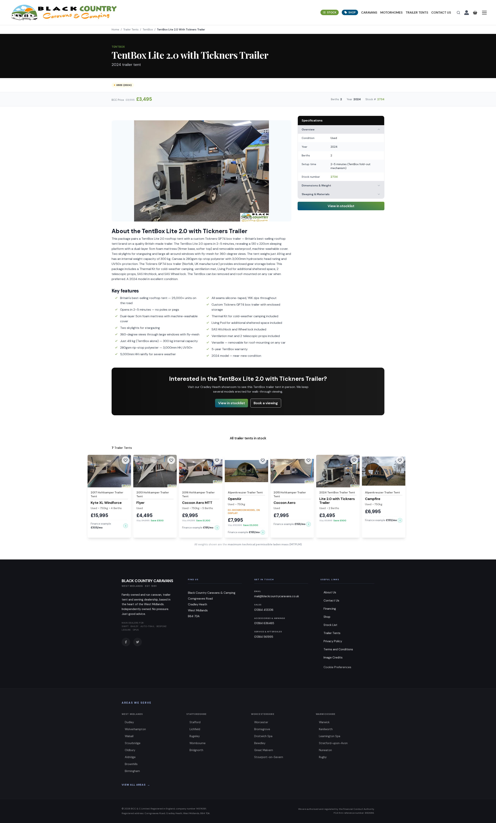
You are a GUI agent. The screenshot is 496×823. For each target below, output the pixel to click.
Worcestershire (262, 714)
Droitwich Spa (263, 736)
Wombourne (197, 743)
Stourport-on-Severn (268, 757)
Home (115, 29)
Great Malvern (263, 750)
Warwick (324, 722)
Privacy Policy (333, 641)
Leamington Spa (329, 736)
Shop (327, 617)
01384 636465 (264, 623)
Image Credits (333, 657)
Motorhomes (391, 12)
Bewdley (259, 743)
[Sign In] (466, 12)
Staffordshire (196, 714)
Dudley (129, 722)
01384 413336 (263, 610)
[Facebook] (126, 642)
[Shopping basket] (475, 12)
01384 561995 (263, 637)
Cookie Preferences (337, 667)
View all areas (136, 784)
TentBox (148, 29)
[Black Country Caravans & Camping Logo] (64, 12)
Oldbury (130, 750)
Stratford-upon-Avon (333, 743)
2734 (380, 99)
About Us (330, 592)
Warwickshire (325, 714)
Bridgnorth (196, 750)
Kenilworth (326, 729)
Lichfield (194, 729)
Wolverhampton (135, 729)
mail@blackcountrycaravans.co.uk (276, 596)
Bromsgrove (262, 729)
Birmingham (132, 771)
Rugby (323, 757)
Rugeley (194, 736)
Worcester (261, 722)
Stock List (330, 625)
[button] (125, 525)
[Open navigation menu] (484, 12)
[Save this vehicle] (125, 460)
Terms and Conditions (338, 649)
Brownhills (131, 764)
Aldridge (130, 757)
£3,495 (144, 99)
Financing (330, 609)
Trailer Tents (417, 12)
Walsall (129, 736)
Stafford (195, 722)
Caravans (369, 12)
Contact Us (441, 12)
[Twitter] (137, 642)
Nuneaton (325, 750)
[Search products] (458, 12)
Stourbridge (132, 743)
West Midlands (132, 714)
